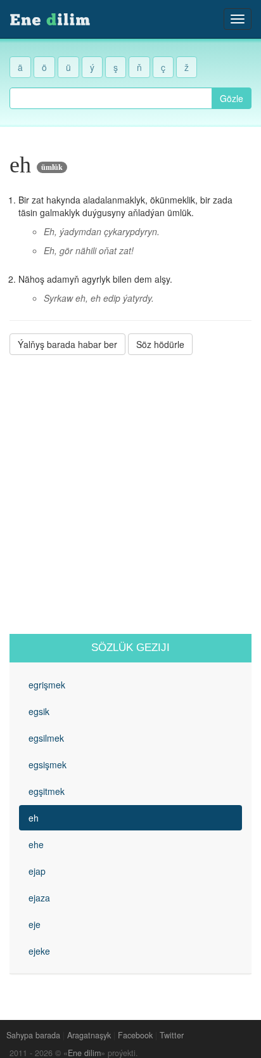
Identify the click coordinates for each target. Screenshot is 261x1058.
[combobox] (111, 98)
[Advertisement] (130, 494)
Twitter (172, 1035)
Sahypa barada (33, 1035)
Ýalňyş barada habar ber (67, 344)
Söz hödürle (160, 344)
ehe (36, 844)
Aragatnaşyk (89, 1035)
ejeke (39, 951)
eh (34, 817)
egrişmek (47, 684)
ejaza (39, 897)
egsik (39, 711)
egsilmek (46, 738)
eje (35, 924)
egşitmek (47, 791)
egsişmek (48, 764)
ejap (37, 871)
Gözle (231, 98)
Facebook (135, 1035)
